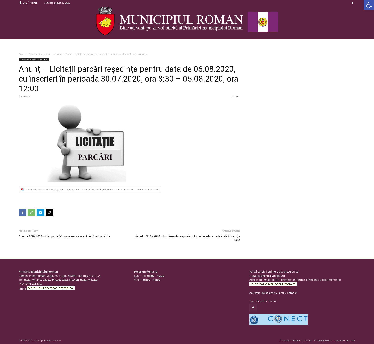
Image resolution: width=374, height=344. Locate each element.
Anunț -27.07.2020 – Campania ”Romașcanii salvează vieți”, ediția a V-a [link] (64, 236)
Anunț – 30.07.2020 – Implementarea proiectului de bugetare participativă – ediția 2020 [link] (187, 238)
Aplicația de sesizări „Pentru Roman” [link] (273, 293)
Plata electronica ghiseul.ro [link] (267, 276)
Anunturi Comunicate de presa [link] (45, 54)
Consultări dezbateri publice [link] (295, 340)
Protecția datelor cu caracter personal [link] (334, 340)
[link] (369, 5)
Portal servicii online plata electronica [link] (273, 271)
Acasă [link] (22, 54)
